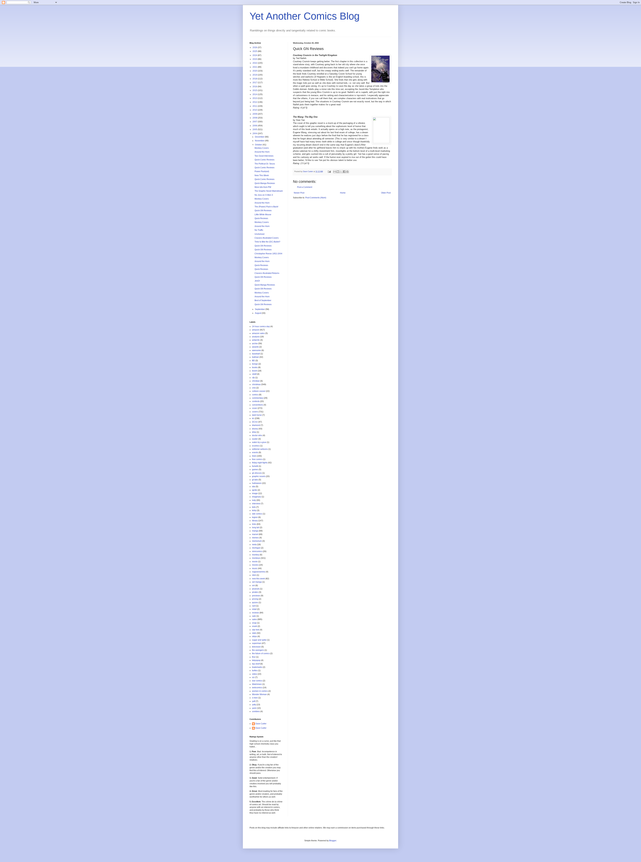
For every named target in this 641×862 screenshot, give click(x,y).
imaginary (256, 497)
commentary (257, 398)
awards (255, 347)
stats (254, 633)
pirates (255, 592)
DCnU (255, 422)
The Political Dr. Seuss (265, 164)
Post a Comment (304, 187)
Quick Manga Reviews (265, 183)
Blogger (332, 840)
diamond (256, 425)
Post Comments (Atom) (315, 197)
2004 (255, 133)
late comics (257, 514)
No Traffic (259, 230)
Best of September (263, 300)
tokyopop (256, 660)
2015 (255, 90)
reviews (255, 613)
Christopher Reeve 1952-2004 (268, 253)
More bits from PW (263, 187)
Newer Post (299, 193)
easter (255, 439)
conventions (257, 405)
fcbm (254, 456)
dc (253, 418)
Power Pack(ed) (262, 171)
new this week (258, 578)
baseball (256, 354)
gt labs (255, 480)
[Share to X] (341, 171)
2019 (255, 75)
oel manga (257, 582)
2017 (255, 82)
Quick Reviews (261, 218)
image (255, 493)
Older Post (386, 193)
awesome (256, 350)
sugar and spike (259, 640)
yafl (253, 701)
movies (255, 565)
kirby (254, 510)
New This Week (262, 175)
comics (255, 394)
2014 (255, 94)
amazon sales (258, 333)
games (255, 469)
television (256, 647)
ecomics (256, 446)
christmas (256, 384)
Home (343, 193)
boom (254, 371)
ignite (254, 490)
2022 (255, 63)
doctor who (257, 435)
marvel (255, 534)
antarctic (256, 340)
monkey (255, 555)
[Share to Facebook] (344, 171)
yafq (254, 704)
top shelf (256, 664)
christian (256, 381)
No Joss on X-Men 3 (264, 195)
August (258, 313)
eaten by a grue (259, 442)
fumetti (255, 466)
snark (254, 626)
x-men (255, 698)
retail (254, 609)
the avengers (258, 650)
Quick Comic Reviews (264, 160)
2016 (255, 86)
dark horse (257, 415)
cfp (253, 377)
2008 (255, 118)
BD (253, 360)
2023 (255, 59)
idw (253, 486)
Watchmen (257, 684)
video (254, 674)
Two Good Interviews (264, 156)
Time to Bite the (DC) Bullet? (267, 242)
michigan (256, 548)
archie (255, 343)
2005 (255, 129)
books (255, 367)
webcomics (257, 687)
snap (254, 623)
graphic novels (258, 476)
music (254, 568)
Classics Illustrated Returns (267, 273)
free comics (257, 459)
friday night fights (259, 462)
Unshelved (259, 234)
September (260, 309)
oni (253, 585)
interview (256, 503)
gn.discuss (257, 473)
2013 (255, 98)
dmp (254, 432)
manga (255, 531)
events (255, 452)
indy (254, 500)
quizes (255, 602)
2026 (255, 47)
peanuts (255, 589)
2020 (255, 71)
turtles (255, 670)
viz (253, 677)
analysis (256, 337)
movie (255, 561)
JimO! (257, 281)
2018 (255, 79)
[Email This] (334, 171)
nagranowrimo (258, 572)
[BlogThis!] (338, 171)
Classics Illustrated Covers (267, 238)
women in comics (260, 691)
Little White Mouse (263, 214)
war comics (257, 681)
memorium (257, 541)
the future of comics (261, 653)
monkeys (256, 558)
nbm (254, 575)
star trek (255, 630)
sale (254, 616)
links (254, 524)
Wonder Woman (259, 694)
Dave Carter (260, 723)
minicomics (257, 551)
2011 (255, 106)
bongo (255, 364)
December (260, 137)
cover (254, 408)
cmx (254, 388)
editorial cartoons (260, 449)
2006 (255, 125)
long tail (255, 527)
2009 (255, 114)
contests (256, 401)
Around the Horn (262, 152)
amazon (255, 330)
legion (255, 517)
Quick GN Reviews (263, 210)
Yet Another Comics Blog (305, 16)
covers (255, 412)
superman (256, 643)
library (255, 520)
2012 (255, 102)
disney (255, 429)
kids (254, 507)
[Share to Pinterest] (347, 171)
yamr (254, 708)
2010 (255, 110)
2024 (255, 55)
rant (254, 606)
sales (254, 619)
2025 (255, 51)
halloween (257, 483)
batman (255, 357)
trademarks (257, 667)
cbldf (254, 374)
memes (255, 538)
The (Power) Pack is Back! (266, 207)
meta (254, 544)
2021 (255, 67)
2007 (255, 121)
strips (254, 636)
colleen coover (258, 391)
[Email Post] (329, 171)
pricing (255, 599)
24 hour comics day (261, 326)
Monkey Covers (262, 148)
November (260, 141)
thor (254, 657)
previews (256, 595)
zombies (256, 711)
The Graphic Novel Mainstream (269, 191)
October (259, 145)
